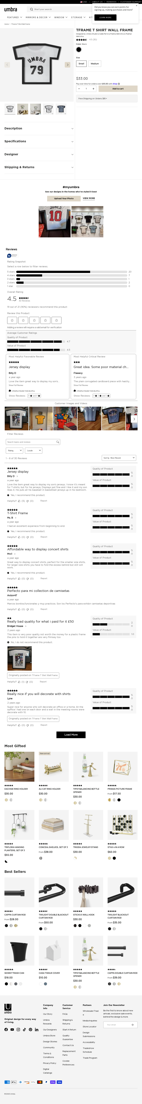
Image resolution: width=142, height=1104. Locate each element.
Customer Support (131, 2)
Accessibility (89, 1042)
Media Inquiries (90, 1020)
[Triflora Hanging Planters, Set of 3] (19, 825)
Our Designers (50, 1029)
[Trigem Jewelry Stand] (88, 825)
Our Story (47, 1014)
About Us (97, 2)
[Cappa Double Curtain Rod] (123, 951)
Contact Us (68, 1045)
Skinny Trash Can (14, 973)
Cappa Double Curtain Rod (123, 973)
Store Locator (89, 1026)
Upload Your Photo (64, 199)
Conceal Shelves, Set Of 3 (53, 847)
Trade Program (90, 1057)
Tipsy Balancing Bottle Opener (86, 790)
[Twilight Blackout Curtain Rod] (123, 892)
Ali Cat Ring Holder (49, 788)
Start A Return (69, 1029)
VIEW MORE (89, 198)
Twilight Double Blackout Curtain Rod (54, 916)
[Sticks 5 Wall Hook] (88, 892)
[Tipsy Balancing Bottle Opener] (88, 767)
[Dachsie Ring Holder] (19, 767)
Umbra (12, 1094)
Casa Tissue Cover (49, 973)
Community (48, 1047)
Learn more (105, 17)
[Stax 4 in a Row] (123, 825)
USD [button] (85, 2)
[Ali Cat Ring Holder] (54, 767)
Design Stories (50, 1041)
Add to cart (118, 88)
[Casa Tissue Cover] (54, 951)
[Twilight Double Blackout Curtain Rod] (54, 892)
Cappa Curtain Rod (15, 914)
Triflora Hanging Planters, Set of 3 (14, 849)
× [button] (136, 5)
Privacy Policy (49, 1063)
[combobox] (66, 9)
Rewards (111, 2)
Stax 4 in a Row (116, 847)
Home (6, 24)
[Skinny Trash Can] (19, 951)
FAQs (65, 1014)
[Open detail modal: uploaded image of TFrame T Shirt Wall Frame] (55, 222)
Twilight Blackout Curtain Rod (118, 916)
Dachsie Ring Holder (16, 788)
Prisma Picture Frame (120, 788)
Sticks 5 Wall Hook (84, 914)
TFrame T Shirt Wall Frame (20, 24)
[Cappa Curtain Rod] (19, 892)
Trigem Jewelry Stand (85, 847)
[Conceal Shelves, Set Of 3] (54, 825)
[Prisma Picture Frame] (123, 767)
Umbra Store (49, 1035)
